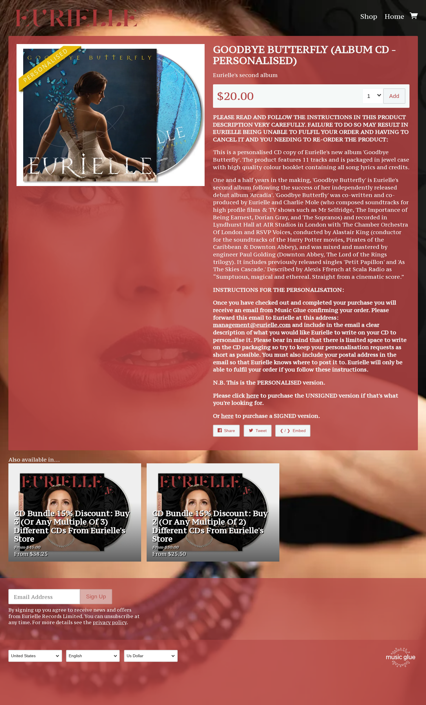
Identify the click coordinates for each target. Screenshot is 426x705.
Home (394, 16)
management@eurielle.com (252, 324)
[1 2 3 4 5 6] (373, 95)
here (252, 395)
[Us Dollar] (153, 656)
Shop (368, 16)
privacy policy (110, 622)
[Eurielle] (76, 17)
